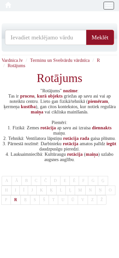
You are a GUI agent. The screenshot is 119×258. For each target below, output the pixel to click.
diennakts (101, 127)
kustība (28, 106)
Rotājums (16, 65)
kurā (42, 96)
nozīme (70, 90)
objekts (55, 96)
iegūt (111, 143)
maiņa (37, 111)
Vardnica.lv (12, 60)
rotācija (48, 127)
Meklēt (100, 37)
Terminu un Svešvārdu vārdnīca (60, 60)
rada (84, 138)
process (27, 96)
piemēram (98, 101)
